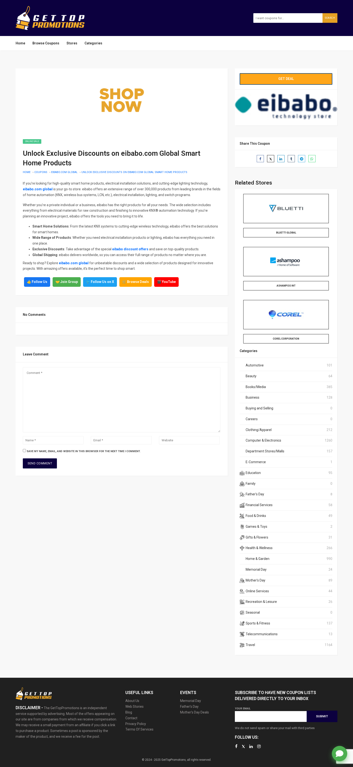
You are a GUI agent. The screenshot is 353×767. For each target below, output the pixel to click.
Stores (72, 43)
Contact (131, 718)
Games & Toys (256, 526)
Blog (128, 712)
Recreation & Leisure (261, 602)
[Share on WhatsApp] (312, 158)
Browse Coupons (45, 43)
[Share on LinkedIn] (281, 158)
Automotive (255, 365)
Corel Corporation (286, 338)
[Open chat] (339, 753)
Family (251, 483)
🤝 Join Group (66, 282)
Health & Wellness (259, 548)
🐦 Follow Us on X (100, 282)
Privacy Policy (135, 724)
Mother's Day (255, 580)
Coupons (40, 172)
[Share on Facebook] (260, 158)
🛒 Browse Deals (135, 282)
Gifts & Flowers (257, 537)
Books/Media (256, 387)
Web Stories (134, 706)
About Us (132, 701)
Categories (93, 43)
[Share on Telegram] (301, 158)
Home (20, 43)
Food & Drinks (256, 516)
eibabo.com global (64, 172)
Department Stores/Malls (265, 451)
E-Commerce (256, 462)
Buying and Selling (259, 408)
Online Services (257, 591)
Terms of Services (139, 729)
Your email (242, 708)
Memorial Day (256, 569)
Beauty (251, 376)
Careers (252, 419)
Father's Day (255, 494)
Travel (250, 645)
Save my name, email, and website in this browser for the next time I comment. (83, 451)
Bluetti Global (286, 232)
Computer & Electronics (263, 440)
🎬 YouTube (166, 282)
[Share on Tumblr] (291, 158)
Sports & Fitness (258, 623)
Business (252, 397)
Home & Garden (257, 559)
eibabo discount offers (130, 249)
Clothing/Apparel (259, 430)
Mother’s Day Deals (194, 712)
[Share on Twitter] (270, 158)
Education (253, 473)
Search (330, 18)
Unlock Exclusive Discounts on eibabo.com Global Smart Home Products (134, 172)
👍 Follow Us (37, 282)
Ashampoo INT (286, 285)
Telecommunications (262, 634)
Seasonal (253, 612)
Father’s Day (189, 706)
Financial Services (259, 505)
